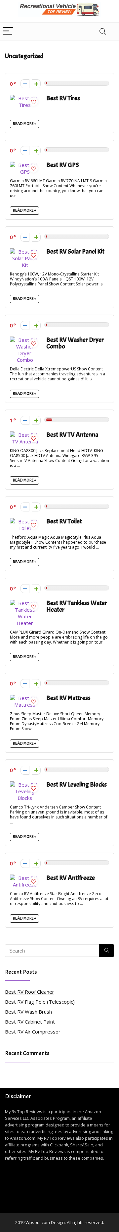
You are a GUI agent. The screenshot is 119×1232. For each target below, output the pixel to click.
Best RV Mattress (68, 698)
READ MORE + (24, 123)
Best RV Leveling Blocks (76, 784)
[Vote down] (24, 83)
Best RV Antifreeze (70, 878)
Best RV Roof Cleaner (29, 991)
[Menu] (8, 31)
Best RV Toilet (64, 521)
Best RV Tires (63, 98)
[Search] (103, 31)
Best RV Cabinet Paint (30, 1021)
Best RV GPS (62, 165)
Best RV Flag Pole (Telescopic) (40, 1001)
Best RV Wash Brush (28, 1011)
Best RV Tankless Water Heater (76, 606)
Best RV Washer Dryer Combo (75, 343)
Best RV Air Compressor (32, 1031)
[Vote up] (36, 83)
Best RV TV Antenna (72, 434)
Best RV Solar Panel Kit (75, 251)
